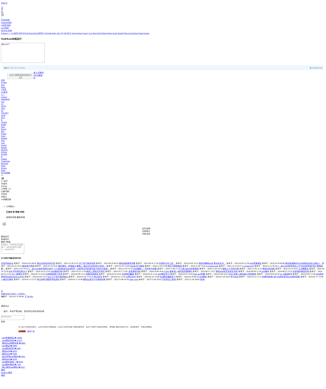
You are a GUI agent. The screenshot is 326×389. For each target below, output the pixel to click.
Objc (3, 108)
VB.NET (68, 33)
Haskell (120, 33)
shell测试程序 (11, 348)
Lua (91, 33)
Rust (31, 33)
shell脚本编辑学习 (167, 277)
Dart (35, 33)
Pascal (95, 33)
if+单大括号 (97, 277)
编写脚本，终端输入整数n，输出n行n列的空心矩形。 (82, 266)
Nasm (141, 33)
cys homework (248, 266)
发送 (3, 322)
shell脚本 (203, 277)
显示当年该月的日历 (46, 263)
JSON (3, 106)
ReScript (4, 163)
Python (4, 33)
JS (35, 78)
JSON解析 (38, 75)
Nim (126, 33)
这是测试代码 (134, 271)
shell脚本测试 (11, 364)
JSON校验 (5, 173)
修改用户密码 (28, 266)
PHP (21, 33)
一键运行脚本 (7, 279)
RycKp (29, 296)
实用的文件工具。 (167, 263)
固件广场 (31, 331)
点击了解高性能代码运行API (20, 76)
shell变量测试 (255, 263)
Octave (4, 168)
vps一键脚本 (16, 274)
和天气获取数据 (175, 266)
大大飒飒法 (303, 269)
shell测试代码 (57, 271)
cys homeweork (212, 266)
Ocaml (3, 145)
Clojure (4, 122)
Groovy (85, 33)
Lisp (130, 33)
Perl (100, 33)
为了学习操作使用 (87, 263)
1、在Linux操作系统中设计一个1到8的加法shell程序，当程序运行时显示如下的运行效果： (69, 269)
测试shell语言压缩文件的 (227, 271)
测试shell (9, 351)
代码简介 (146, 231)
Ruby (54, 33)
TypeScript (5, 161)
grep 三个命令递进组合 (58, 277)
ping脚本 (265, 271)
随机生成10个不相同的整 (94, 279)
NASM (4, 154)
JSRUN (4, 3)
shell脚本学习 (164, 274)
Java (3, 85)
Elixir (3, 166)
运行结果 (146, 228)
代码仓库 (146, 234)
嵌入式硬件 (39, 73)
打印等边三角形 (169, 279)
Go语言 (15, 33)
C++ (9, 33)
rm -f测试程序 (286, 274)
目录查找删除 (128, 274)
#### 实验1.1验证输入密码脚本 (242, 274)
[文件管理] (163, 12)
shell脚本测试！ (12, 362)
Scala (115, 33)
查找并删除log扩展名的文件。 (212, 263)
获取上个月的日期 (230, 269)
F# (62, 33)
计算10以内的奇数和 (189, 269)
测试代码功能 (268, 269)
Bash (104, 33)
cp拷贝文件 (131, 277)
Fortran (146, 33)
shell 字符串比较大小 (18, 271)
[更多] (202, 279)
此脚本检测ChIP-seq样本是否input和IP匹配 (281, 277)
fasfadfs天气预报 (137, 266)
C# (44, 33)
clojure (79, 33)
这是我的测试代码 (301, 271)
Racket (135, 33)
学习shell (234, 277)
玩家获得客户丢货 (54, 274)
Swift (74, 33)
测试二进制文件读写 (95, 271)
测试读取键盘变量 (127, 263)
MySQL (4, 150)
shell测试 (9, 346)
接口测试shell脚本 (13, 367)
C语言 (3, 89)
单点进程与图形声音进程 (48, 279)
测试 (3, 370)
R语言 (40, 33)
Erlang (110, 33)
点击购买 (22, 331)
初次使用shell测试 (13, 356)
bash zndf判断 (199, 274)
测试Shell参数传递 (13, 343)
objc (59, 33)
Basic (3, 170)
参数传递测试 (92, 274)
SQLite (26, 33)
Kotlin (49, 33)
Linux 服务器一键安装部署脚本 (178, 271)
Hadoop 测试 (6, 373)
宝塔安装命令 (7, 263)
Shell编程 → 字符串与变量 (145, 269)
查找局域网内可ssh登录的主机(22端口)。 (303, 263)
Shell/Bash (5, 99)
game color (133, 279)
